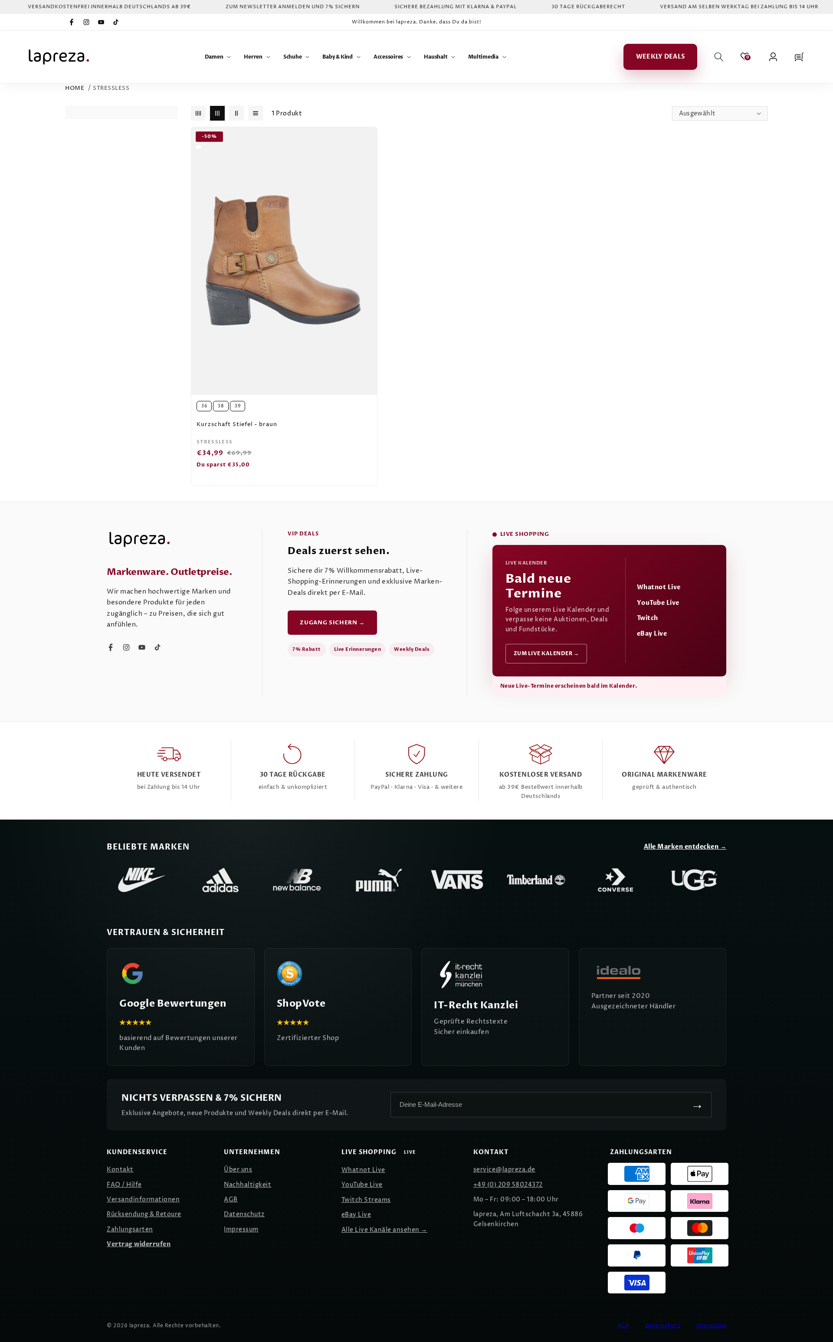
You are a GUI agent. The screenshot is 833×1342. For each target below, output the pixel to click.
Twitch (647, 618)
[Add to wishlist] (366, 138)
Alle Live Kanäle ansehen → (384, 1230)
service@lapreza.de (504, 1169)
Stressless (111, 88)
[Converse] (615, 880)
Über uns (238, 1169)
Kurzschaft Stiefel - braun (237, 424)
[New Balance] (299, 880)
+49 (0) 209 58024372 (508, 1185)
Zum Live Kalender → (546, 653)
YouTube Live (658, 603)
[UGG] (694, 880)
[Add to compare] (366, 151)
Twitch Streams (366, 1200)
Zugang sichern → (332, 623)
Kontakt (120, 1169)
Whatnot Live (659, 587)
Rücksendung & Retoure (144, 1214)
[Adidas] (220, 880)
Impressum (241, 1229)
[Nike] (141, 880)
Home (74, 88)
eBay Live (652, 634)
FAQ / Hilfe (124, 1185)
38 (221, 406)
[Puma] (378, 880)
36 (204, 406)
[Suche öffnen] (718, 56)
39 (237, 406)
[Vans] (457, 880)
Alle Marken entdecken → (685, 847)
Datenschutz (244, 1214)
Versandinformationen (143, 1199)
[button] (218, 57)
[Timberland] (536, 880)
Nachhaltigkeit (247, 1185)
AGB (231, 1199)
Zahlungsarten (130, 1229)
